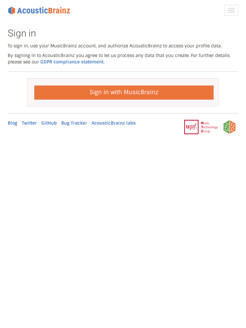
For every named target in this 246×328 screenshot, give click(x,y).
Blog (12, 123)
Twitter (29, 123)
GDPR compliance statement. (72, 62)
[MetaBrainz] (229, 127)
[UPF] (201, 127)
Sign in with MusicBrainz (124, 92)
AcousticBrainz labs (114, 123)
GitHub (49, 123)
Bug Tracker (74, 123)
